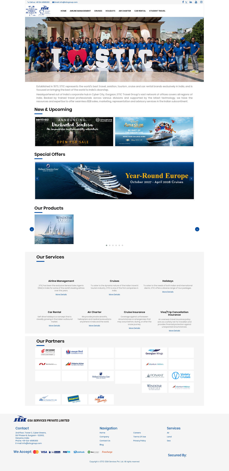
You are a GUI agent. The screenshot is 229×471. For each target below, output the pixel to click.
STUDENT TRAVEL (157, 11)
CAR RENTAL (140, 11)
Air (168, 421)
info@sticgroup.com (32, 431)
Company (104, 425)
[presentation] (32, 229)
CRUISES (98, 11)
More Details (61, 294)
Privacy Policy (139, 429)
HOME (63, 11)
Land (169, 425)
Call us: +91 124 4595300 (39, 2)
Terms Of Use (139, 425)
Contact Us (105, 429)
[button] (106, 245)
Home (102, 421)
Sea (169, 429)
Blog (102, 433)
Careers (137, 421)
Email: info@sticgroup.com (66, 2)
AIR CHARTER (125, 11)
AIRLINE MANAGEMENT (80, 11)
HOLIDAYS (110, 11)
